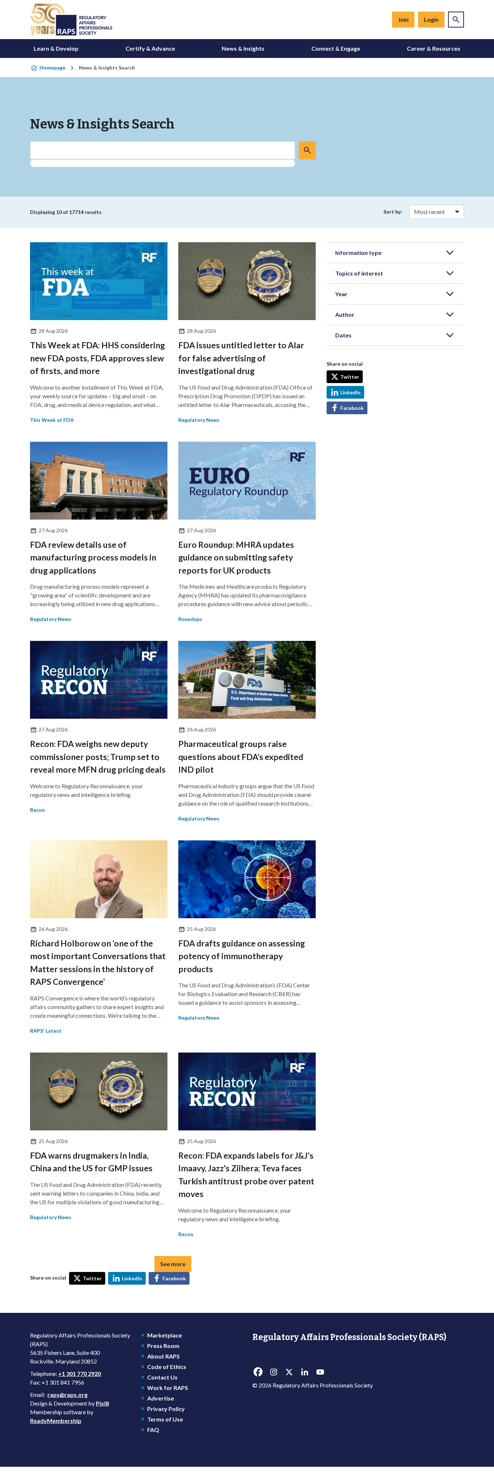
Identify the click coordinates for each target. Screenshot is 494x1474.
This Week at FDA (52, 420)
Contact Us (162, 1377)
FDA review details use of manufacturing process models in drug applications (93, 557)
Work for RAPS (167, 1387)
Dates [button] (343, 335)
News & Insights (243, 48)
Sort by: (392, 212)
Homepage (52, 67)
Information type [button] (358, 252)
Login (431, 19)
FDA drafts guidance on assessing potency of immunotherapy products (241, 956)
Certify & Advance (150, 48)
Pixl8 (102, 1403)
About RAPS (163, 1356)
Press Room (163, 1345)
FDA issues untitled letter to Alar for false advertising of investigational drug (241, 358)
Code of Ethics (166, 1366)
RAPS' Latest (45, 1031)
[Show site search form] (456, 20)
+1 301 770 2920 (79, 1373)
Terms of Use (165, 1419)
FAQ (153, 1429)
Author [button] (344, 314)
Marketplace (164, 1335)
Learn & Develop (56, 48)
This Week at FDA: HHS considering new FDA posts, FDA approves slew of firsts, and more (97, 358)
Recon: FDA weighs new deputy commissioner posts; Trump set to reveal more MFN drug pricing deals (98, 756)
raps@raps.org (67, 1394)
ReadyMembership (55, 1420)
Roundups (190, 619)
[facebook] (257, 1371)
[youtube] (320, 1371)
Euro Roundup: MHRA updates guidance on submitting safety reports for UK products (236, 557)
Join (403, 19)
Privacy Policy (166, 1408)
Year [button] (341, 293)
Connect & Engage (335, 48)
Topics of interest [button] (359, 273)
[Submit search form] (307, 150)
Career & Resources (433, 48)
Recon (37, 810)
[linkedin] (304, 1371)
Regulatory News (199, 420)
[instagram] (273, 1371)
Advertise (160, 1398)
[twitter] (289, 1371)
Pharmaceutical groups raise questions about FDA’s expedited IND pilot (240, 756)
